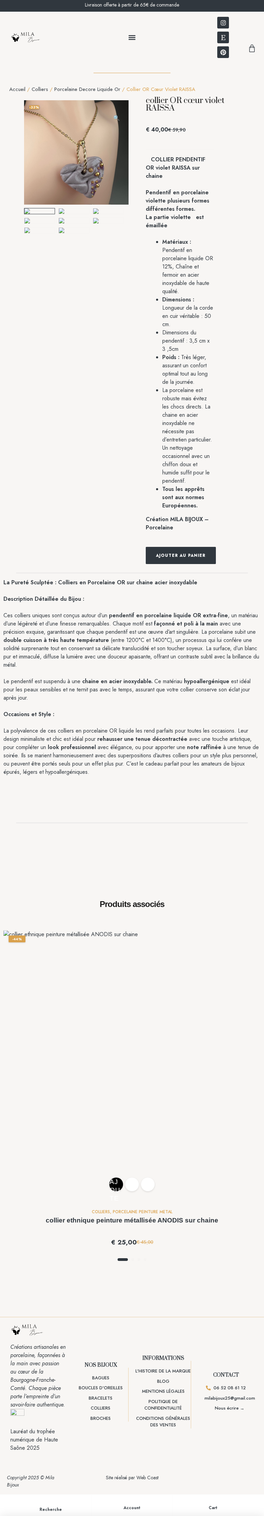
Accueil (17, 89)
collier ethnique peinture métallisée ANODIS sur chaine (132, 1220)
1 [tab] (123, 1259)
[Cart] (213, 1501)
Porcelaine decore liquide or (87, 89)
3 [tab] (139, 1259)
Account (131, 1508)
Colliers (40, 89)
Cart (213, 1508)
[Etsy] (223, 37)
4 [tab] (145, 1259)
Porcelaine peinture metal (142, 1212)
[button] (132, 37)
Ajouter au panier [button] (116, 1184)
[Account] (132, 1501)
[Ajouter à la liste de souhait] (221, 555)
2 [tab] (132, 1259)
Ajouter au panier (181, 555)
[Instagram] (223, 22)
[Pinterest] (223, 52)
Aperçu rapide (148, 1184)
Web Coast (147, 1477)
